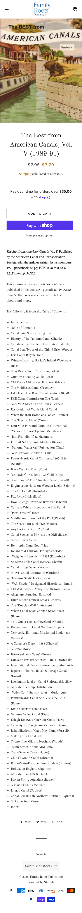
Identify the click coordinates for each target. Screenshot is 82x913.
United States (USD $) (39, 866)
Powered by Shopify (41, 882)
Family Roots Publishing (46, 877)
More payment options (40, 235)
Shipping (25, 174)
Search (41, 854)
